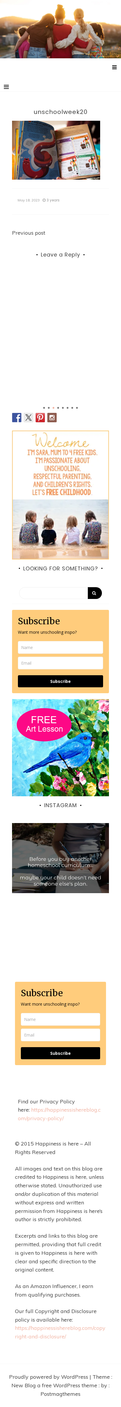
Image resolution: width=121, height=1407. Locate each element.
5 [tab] (63, 408)
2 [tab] (49, 408)
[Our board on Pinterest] (40, 417)
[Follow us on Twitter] (28, 417)
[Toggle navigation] (6, 86)
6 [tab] (67, 408)
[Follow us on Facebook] (16, 417)
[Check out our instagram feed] (52, 417)
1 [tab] (44, 408)
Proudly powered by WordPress (49, 1376)
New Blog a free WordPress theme (55, 1385)
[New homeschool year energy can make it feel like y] (60, 871)
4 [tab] (58, 408)
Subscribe (60, 681)
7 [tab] (72, 408)
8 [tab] (77, 408)
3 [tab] (53, 408)
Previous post (28, 232)
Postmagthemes (60, 1394)
